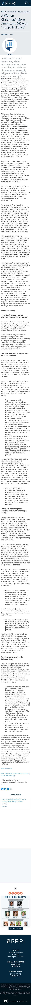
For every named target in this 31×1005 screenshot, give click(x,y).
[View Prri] (18, 893)
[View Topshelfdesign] (6, 1001)
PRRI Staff (9, 54)
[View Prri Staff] (9, 45)
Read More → (5, 806)
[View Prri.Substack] (21, 893)
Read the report (6, 769)
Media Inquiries (15, 971)
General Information (16, 962)
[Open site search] (26, 3)
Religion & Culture (24, 12)
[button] (30, 3)
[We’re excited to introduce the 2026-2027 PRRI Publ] (15, 911)
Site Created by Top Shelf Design (18, 1001)
